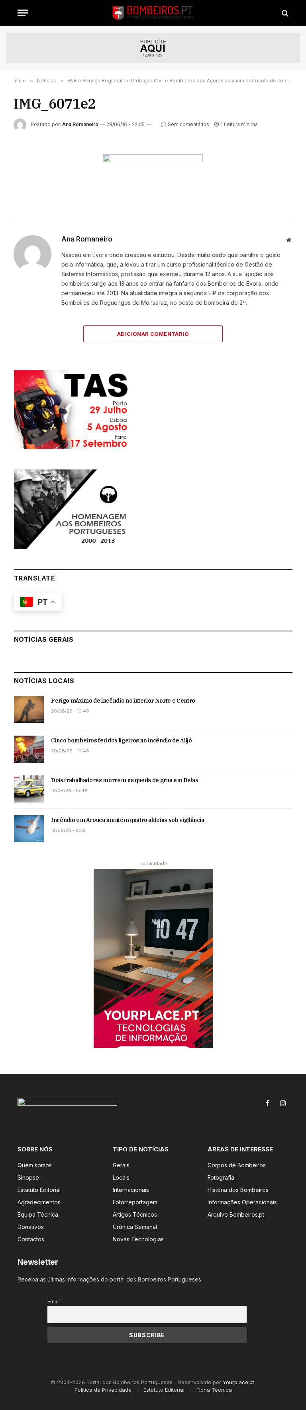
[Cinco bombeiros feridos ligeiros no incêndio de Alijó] (29, 749)
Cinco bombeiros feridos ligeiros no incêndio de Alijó (121, 740)
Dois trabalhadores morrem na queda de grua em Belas (124, 780)
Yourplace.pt (238, 1382)
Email (53, 1302)
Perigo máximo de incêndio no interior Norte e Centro (123, 700)
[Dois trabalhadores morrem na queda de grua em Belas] (29, 788)
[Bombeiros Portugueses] (153, 13)
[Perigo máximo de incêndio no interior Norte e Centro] (29, 709)
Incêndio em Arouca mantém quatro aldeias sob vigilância (127, 820)
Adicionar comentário (153, 334)
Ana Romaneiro (80, 124)
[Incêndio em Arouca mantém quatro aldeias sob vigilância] (29, 828)
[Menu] (23, 13)
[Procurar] (284, 13)
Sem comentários (188, 124)
